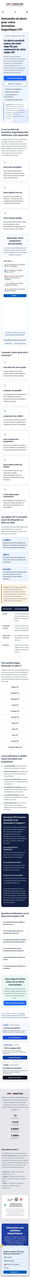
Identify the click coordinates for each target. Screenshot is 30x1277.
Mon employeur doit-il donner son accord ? (14, 958)
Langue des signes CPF (15, 747)
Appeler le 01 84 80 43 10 (15, 84)
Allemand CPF (15, 699)
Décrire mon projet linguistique (15, 1003)
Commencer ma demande (15, 78)
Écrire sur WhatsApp (20, 343)
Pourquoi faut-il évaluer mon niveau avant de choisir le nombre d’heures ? (14, 941)
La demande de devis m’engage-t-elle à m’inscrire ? (14, 923)
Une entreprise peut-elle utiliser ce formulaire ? (14, 967)
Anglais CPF (15, 687)
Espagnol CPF (15, 693)
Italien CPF (15, 705)
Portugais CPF (15, 711)
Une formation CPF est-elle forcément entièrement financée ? (13, 950)
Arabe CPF (15, 729)
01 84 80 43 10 (8, 343)
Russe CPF (15, 735)
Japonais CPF (15, 717)
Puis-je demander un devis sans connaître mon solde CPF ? (13, 932)
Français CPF (15, 741)
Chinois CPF (15, 723)
